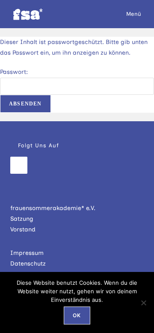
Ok (77, 315)
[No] (143, 302)
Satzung (21, 218)
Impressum (27, 253)
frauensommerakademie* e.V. (52, 208)
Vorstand (23, 229)
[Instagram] (18, 165)
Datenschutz (28, 263)
